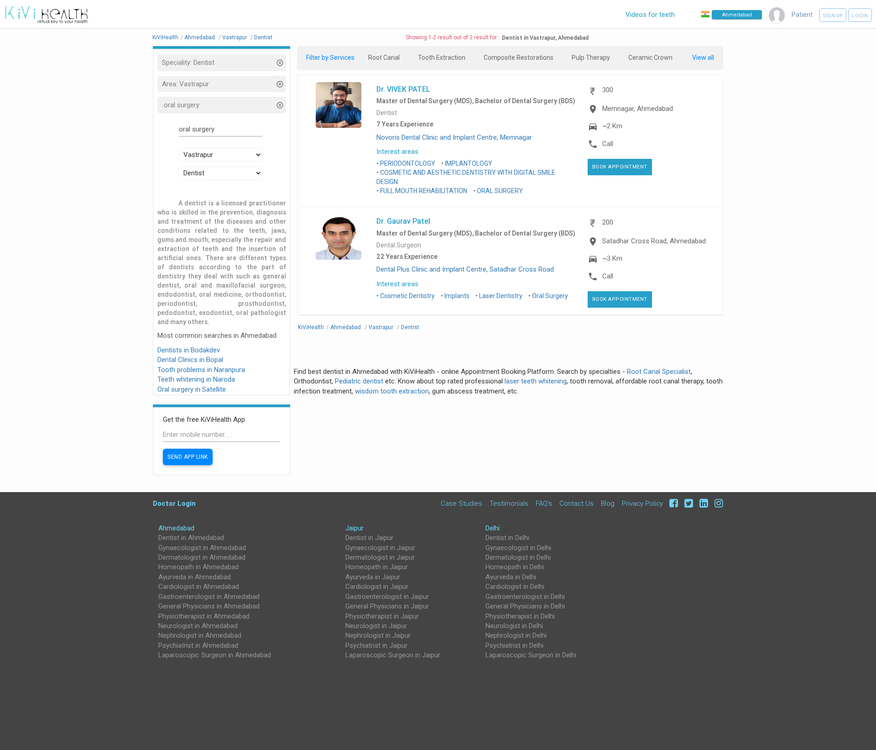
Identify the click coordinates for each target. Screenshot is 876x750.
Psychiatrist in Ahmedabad (198, 645)
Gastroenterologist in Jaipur (387, 597)
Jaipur (354, 528)
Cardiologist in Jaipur (376, 586)
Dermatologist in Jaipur (380, 557)
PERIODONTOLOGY (407, 163)
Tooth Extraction (441, 57)
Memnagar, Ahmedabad (637, 109)
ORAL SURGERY (500, 190)
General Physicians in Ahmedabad (209, 606)
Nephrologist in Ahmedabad (199, 635)
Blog (608, 503)
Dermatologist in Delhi (518, 557)
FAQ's (544, 503)
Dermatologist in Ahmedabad (201, 557)
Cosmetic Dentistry (407, 295)
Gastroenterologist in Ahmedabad (209, 597)
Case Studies (461, 503)
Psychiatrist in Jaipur (376, 645)
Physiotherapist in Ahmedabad (204, 616)
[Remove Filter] (279, 63)
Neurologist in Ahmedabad (198, 626)
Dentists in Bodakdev (188, 350)
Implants (456, 295)
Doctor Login (174, 503)
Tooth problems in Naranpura (201, 370)
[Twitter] (687, 503)
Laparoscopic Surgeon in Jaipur (392, 655)
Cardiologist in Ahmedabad (198, 586)
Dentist (386, 113)
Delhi (492, 528)
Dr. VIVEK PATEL (403, 89)
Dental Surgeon (398, 245)
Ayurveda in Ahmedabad (194, 577)
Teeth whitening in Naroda (196, 379)
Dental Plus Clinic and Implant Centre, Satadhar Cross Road (465, 269)
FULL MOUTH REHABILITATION (423, 190)
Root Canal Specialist (659, 371)
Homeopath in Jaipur (376, 567)
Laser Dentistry (500, 295)
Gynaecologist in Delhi (518, 548)
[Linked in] (702, 503)
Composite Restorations (518, 57)
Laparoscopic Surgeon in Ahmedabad (214, 655)
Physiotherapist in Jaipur (382, 616)
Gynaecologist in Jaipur (380, 548)
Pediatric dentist (359, 381)
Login (860, 15)
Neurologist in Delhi (514, 626)
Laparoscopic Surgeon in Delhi (530, 655)
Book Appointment (619, 167)
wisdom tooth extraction (392, 391)
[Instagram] (716, 503)
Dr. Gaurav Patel (403, 221)
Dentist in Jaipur (369, 538)
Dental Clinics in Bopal (190, 360)
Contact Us (576, 503)
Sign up (833, 15)
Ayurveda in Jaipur (372, 577)
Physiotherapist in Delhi (520, 616)
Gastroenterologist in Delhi (525, 597)
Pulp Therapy (591, 57)
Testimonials (509, 503)
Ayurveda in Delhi (510, 577)
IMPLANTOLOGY (468, 163)
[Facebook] (672, 503)
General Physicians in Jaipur (387, 606)
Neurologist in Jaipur (376, 626)
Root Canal (384, 57)
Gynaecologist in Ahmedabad (202, 548)
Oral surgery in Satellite (191, 389)
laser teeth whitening (536, 381)
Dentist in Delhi (507, 538)
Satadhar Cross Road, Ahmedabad (654, 241)
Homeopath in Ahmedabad (198, 567)
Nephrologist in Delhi (516, 635)
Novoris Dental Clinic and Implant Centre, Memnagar (454, 137)
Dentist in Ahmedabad (191, 538)
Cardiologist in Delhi (514, 586)
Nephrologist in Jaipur (378, 635)
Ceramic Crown (650, 57)
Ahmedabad (176, 528)
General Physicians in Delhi (525, 606)
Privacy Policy (642, 503)
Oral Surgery (550, 295)
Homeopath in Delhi (514, 567)
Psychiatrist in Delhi (514, 645)
